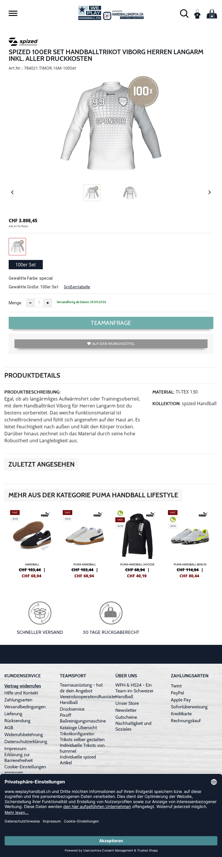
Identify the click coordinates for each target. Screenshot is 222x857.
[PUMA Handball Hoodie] (137, 543)
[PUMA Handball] (85, 543)
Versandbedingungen (25, 706)
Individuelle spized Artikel (78, 759)
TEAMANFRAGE (111, 322)
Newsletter (125, 710)
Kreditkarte (181, 713)
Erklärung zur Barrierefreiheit (18, 757)
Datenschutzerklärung (25, 741)
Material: (163, 392)
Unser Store (127, 703)
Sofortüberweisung (189, 706)
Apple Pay (181, 700)
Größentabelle (77, 287)
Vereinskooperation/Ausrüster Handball (88, 699)
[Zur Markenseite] (23, 42)
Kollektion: (166, 403)
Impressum (15, 748)
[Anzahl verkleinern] (30, 303)
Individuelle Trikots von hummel (82, 748)
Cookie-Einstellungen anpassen (25, 769)
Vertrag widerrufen (22, 686)
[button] (13, 13)
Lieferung (13, 713)
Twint (176, 686)
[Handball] (32, 543)
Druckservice (72, 709)
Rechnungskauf (186, 720)
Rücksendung (17, 720)
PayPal (177, 693)
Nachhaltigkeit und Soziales (133, 726)
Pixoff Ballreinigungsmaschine (83, 718)
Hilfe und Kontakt (21, 693)
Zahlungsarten (18, 700)
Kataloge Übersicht (78, 727)
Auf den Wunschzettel (113, 343)
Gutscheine (126, 717)
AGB (8, 727)
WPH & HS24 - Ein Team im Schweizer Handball (134, 690)
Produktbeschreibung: (32, 392)
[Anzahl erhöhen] (47, 303)
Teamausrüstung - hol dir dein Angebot (81, 688)
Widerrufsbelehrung (23, 734)
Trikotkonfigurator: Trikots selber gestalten (82, 736)
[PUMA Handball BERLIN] (190, 543)
